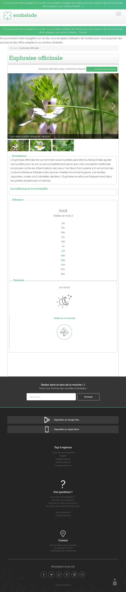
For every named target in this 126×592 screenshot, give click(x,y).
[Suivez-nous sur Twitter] (51, 575)
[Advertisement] (63, 364)
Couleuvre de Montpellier (63, 452)
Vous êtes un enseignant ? (63, 500)
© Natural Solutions (63, 585)
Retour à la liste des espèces (102, 69)
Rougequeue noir (63, 465)
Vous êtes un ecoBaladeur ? (63, 497)
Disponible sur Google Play (66, 420)
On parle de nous (63, 515)
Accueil (13, 48)
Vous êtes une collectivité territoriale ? (63, 506)
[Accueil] (20, 16)
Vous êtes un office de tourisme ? (63, 503)
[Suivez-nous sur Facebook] (44, 575)
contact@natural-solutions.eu (63, 551)
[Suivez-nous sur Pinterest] (67, 575)
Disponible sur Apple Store (66, 429)
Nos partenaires (63, 512)
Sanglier (63, 456)
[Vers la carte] (63, 534)
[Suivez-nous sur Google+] (59, 575)
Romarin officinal (63, 462)
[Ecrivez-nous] (82, 575)
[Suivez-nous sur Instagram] (74, 575)
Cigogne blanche (63, 459)
